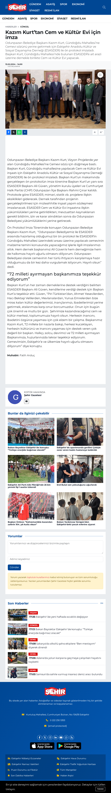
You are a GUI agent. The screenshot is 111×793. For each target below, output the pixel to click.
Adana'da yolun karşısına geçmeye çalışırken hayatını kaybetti (64, 660)
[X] (44, 737)
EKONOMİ (78, 4)
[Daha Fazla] (24, 132)
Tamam (100, 789)
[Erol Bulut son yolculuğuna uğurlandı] (80, 468)
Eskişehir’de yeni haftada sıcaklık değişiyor (58, 616)
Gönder (14, 567)
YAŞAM (33, 613)
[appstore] (42, 746)
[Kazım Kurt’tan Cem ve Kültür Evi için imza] (55, 99)
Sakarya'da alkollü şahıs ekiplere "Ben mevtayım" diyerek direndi (62, 645)
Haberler (11, 26)
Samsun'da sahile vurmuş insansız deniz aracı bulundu (65, 674)
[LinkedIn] (55, 737)
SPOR (63, 4)
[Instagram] (50, 737)
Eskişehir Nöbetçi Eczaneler (26, 758)
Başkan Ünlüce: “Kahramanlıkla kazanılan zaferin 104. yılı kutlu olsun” (30, 523)
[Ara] (104, 7)
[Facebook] (39, 737)
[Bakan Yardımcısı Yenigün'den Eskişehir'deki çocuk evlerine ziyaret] (80, 506)
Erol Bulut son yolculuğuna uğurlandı (77, 485)
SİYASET (34, 10)
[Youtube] (61, 737)
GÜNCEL (24, 26)
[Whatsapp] (66, 737)
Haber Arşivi (66, 775)
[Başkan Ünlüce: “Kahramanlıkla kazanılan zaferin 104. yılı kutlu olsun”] (31, 506)
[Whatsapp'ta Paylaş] (19, 132)
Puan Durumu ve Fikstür (24, 770)
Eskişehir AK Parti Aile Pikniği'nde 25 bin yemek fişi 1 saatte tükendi (29, 486)
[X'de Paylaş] (13, 132)
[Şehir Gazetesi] (15, 397)
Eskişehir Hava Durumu (73, 758)
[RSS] (71, 737)
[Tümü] (101, 603)
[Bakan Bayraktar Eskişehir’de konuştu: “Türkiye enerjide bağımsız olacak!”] (31, 431)
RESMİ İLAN (52, 10)
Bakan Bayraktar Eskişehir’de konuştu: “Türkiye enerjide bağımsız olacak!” (28, 448)
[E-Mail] (26, 401)
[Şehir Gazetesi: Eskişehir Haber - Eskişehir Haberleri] (17, 7)
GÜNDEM (35, 4)
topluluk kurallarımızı (38, 577)
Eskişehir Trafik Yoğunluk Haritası (78, 764)
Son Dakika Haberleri (22, 775)
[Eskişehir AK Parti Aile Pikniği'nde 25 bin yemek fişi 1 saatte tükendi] (31, 468)
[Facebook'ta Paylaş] (9, 132)
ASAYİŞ (50, 4)
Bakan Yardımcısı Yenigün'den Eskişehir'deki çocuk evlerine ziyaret (76, 523)
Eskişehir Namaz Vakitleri (25, 764)
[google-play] (69, 746)
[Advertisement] (55, 146)
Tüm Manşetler (68, 770)
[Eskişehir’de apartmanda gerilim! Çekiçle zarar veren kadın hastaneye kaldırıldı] (80, 431)
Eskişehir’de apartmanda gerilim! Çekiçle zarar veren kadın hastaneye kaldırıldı (79, 448)
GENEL (33, 640)
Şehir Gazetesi (32, 395)
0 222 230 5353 (57, 720)
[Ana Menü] (6, 7)
